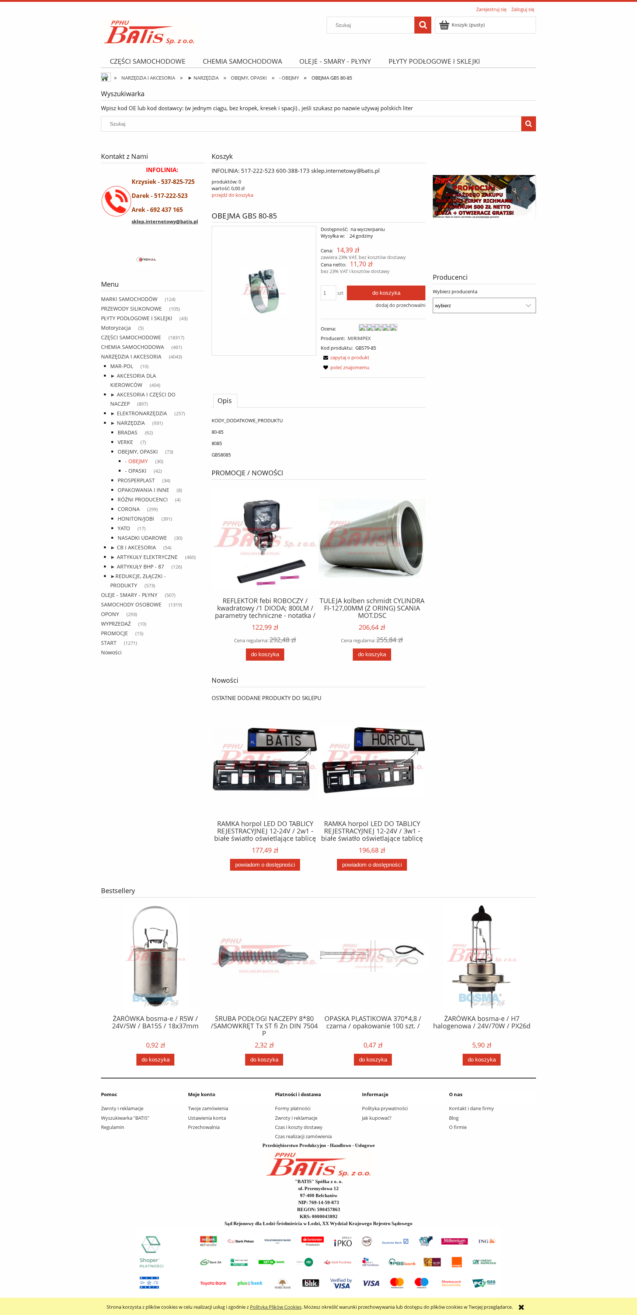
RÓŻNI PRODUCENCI (143, 499)
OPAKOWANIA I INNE (143, 489)
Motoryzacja (116, 327)
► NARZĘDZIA (127, 422)
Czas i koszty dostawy (299, 1127)
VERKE (125, 441)
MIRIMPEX (359, 338)
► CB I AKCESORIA (133, 547)
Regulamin (112, 1127)
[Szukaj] (422, 25)
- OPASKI (135, 470)
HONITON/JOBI (136, 518)
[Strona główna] (149, 29)
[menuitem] (147, 61)
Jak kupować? (376, 1118)
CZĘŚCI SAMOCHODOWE (131, 337)
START (108, 642)
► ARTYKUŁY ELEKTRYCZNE (144, 556)
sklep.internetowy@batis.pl (165, 221)
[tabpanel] (318, 437)
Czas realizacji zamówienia (303, 1136)
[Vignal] (152, 260)
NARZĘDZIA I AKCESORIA (131, 356)
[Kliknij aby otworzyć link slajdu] (484, 197)
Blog (454, 1118)
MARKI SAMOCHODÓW (129, 298)
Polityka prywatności (385, 1108)
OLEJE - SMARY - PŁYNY (129, 594)
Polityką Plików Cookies (276, 1307)
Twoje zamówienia (208, 1108)
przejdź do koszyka (232, 195)
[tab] (225, 400)
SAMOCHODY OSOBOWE (131, 604)
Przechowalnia (204, 1127)
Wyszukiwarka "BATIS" (125, 1118)
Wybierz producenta (455, 291)
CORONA (129, 509)
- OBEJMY (136, 461)
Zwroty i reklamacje (122, 1108)
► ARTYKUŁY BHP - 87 (137, 566)
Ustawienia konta (207, 1118)
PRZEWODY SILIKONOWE (131, 308)
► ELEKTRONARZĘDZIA (138, 413)
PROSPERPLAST (136, 480)
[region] (152, 260)
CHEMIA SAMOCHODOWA (132, 346)
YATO (124, 528)
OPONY (110, 614)
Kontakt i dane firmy (471, 1108)
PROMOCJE (114, 633)
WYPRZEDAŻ (116, 623)
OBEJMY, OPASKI (138, 451)
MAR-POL (121, 366)
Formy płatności (292, 1108)
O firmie (458, 1127)
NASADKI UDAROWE (142, 537)
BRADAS (128, 432)
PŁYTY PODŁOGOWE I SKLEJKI (136, 318)
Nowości (111, 652)
